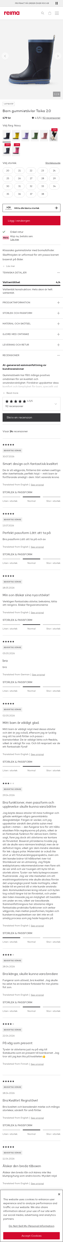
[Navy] (7, 136)
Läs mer (14, 239)
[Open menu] (56, 13)
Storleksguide (52, 163)
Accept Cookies (31, 1235)
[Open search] (42, 13)
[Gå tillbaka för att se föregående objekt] (5, 56)
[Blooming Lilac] (25, 136)
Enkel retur (16, 231)
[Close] (59, 1194)
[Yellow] (16, 136)
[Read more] (31, 386)
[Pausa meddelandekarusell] (56, 3)
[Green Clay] (35, 136)
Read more (12, 393)
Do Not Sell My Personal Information (31, 1226)
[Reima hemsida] (12, 13)
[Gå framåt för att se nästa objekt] (57, 56)
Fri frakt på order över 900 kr (31, 3)
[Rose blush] (44, 136)
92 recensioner (51, 117)
